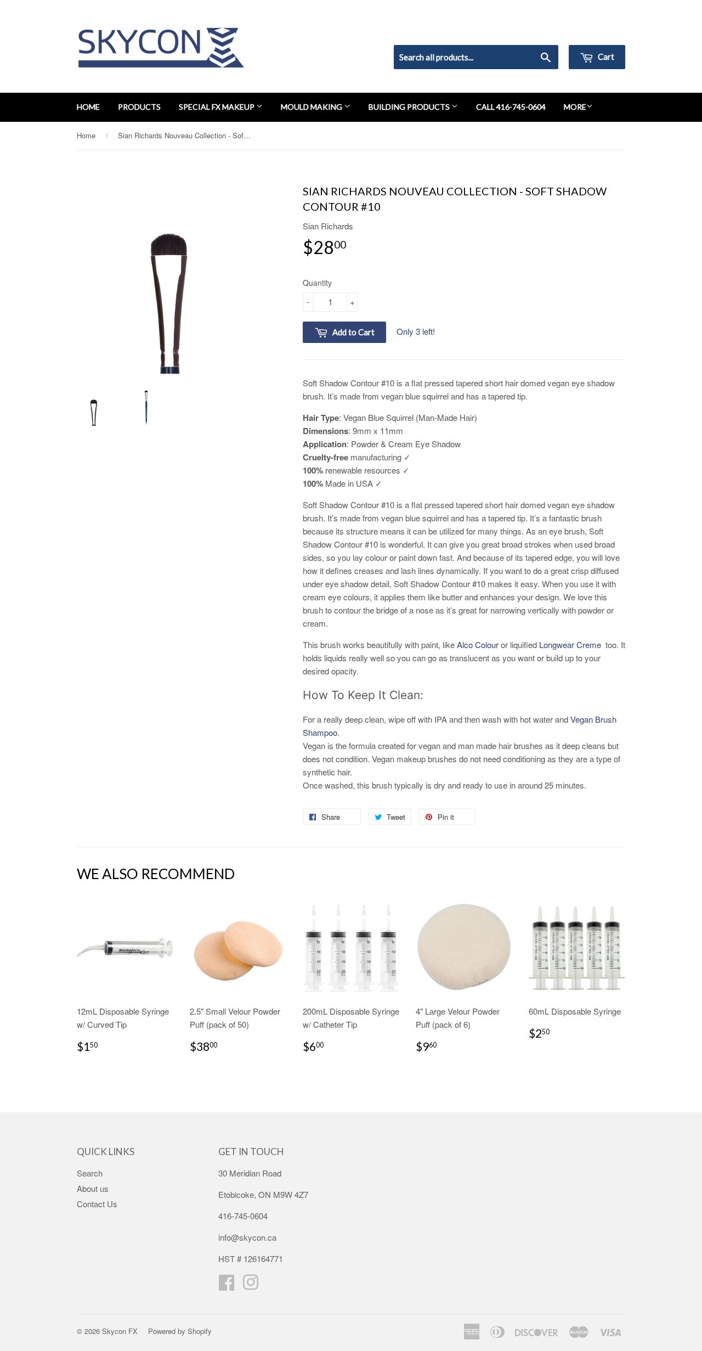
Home (88, 106)
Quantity (317, 282)
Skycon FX (120, 1331)
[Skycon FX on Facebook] (226, 1285)
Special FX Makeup (217, 106)
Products (139, 106)
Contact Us (97, 1203)
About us (93, 1188)
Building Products (410, 106)
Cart (605, 56)
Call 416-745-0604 (511, 106)
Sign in (535, 31)
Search (90, 1173)
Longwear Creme (571, 644)
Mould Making (312, 106)
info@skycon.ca (247, 1237)
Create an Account (594, 31)
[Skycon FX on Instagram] (250, 1285)
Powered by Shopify (180, 1331)
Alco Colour (478, 644)
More (575, 106)
